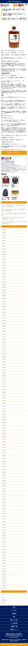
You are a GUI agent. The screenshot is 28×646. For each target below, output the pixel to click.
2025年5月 (4, 268)
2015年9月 (4, 588)
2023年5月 (4, 334)
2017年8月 (4, 524)
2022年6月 (4, 364)
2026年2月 (4, 243)
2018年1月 (4, 511)
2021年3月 (4, 406)
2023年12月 (4, 315)
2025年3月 (4, 273)
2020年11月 (4, 417)
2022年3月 (4, 373)
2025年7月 (4, 262)
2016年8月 (4, 557)
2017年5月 (4, 533)
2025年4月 (4, 270)
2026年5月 (4, 235)
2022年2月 (4, 375)
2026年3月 (4, 240)
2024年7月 (4, 295)
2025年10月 (4, 254)
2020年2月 (4, 441)
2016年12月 (4, 546)
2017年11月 (4, 516)
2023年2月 (4, 342)
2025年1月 (4, 279)
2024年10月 (4, 287)
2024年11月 (4, 284)
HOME (3, 8)
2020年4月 (4, 436)
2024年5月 (4, 301)
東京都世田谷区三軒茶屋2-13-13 (10, 162)
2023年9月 (4, 323)
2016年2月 (4, 574)
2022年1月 (4, 378)
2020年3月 (4, 439)
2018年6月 (4, 497)
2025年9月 (4, 257)
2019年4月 (4, 469)
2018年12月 (4, 480)
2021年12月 (4, 381)
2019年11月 (4, 450)
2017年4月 (4, 535)
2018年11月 (4, 483)
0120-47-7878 (14, 153)
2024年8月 (4, 293)
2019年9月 (4, 455)
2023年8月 (4, 326)
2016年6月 (4, 563)
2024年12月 (4, 281)
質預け (3, 602)
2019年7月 (4, 461)
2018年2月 (4, 508)
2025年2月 (4, 276)
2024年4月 (4, 304)
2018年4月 (4, 502)
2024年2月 (4, 309)
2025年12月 (4, 248)
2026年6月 (4, 232)
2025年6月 (4, 265)
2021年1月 (4, 411)
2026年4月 (4, 237)
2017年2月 (4, 541)
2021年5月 (4, 400)
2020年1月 (4, 444)
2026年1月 (4, 246)
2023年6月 (4, 331)
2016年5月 (4, 566)
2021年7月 (4, 395)
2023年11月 (4, 317)
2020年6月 (4, 430)
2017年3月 (4, 538)
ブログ (6, 8)
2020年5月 (4, 433)
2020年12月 (4, 414)
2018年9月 (4, 488)
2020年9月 (4, 422)
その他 (3, 594)
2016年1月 (4, 577)
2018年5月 (4, 499)
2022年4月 (4, 370)
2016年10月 (4, 552)
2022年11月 (4, 350)
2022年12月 (4, 348)
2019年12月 (4, 447)
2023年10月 (4, 320)
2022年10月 (4, 353)
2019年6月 (4, 464)
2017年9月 (4, 522)
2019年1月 (4, 477)
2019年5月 (4, 466)
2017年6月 (4, 530)
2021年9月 (4, 389)
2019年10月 (4, 453)
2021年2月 (4, 408)
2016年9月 (4, 555)
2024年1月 (4, 312)
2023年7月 (4, 328)
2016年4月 (4, 568)
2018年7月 (4, 494)
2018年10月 (4, 486)
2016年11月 (4, 549)
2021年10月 (4, 386)
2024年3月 (4, 306)
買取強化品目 (4, 600)
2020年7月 (4, 428)
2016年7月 (4, 560)
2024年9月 (4, 290)
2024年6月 (4, 298)
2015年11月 (4, 582)
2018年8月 (4, 491)
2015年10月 (4, 585)
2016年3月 (4, 571)
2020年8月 (4, 425)
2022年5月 (4, 367)
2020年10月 (4, 419)
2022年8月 (4, 359)
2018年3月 (4, 505)
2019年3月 (4, 472)
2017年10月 (4, 519)
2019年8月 (4, 458)
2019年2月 (4, 475)
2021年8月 (4, 392)
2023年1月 (4, 345)
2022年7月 (4, 362)
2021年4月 (4, 403)
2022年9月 (4, 356)
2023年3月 (4, 339)
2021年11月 (4, 384)
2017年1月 (4, 544)
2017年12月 (4, 513)
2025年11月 (4, 251)
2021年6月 (4, 397)
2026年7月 (4, 229)
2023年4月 (4, 337)
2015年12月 (4, 579)
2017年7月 (4, 527)
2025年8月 (4, 259)
